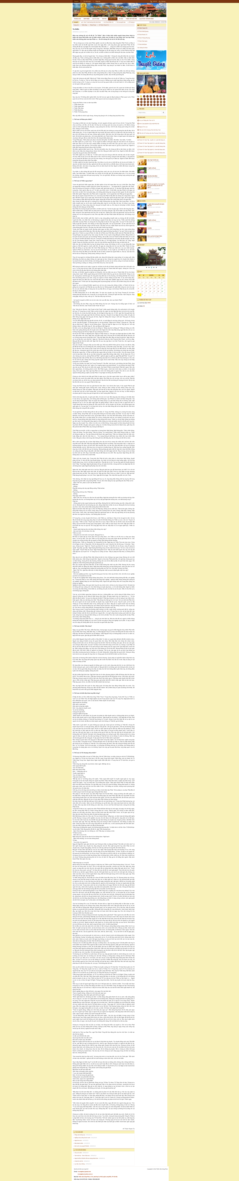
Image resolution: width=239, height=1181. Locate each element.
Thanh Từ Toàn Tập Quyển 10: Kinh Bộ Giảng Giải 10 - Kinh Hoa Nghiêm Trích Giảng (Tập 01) (163, 152)
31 (143, 295)
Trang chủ (77, 18)
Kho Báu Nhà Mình (152, 176)
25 (147, 292)
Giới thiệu (87, 18)
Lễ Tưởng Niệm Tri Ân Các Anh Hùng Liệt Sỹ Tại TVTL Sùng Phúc (126, 22)
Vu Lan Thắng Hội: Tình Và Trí (147, 120)
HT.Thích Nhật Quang (142, 31)
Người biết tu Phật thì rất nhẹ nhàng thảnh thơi (86, 1158)
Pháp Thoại (93, 25)
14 (159, 286)
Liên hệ (155, 1)
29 (163, 292)
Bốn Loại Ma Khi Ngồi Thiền (155, 236)
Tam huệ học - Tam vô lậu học (82, 1155)
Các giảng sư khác (142, 47)
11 (147, 286)
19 (151, 289)
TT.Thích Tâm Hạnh (142, 41)
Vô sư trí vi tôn (78, 1152)
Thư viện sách (87, 1)
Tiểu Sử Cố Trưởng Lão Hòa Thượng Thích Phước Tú (153, 133)
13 (155, 286)
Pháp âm (98, 1)
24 (143, 292)
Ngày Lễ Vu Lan (143, 127)
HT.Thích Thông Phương (143, 38)
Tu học (121, 18)
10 (143, 286)
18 (147, 289)
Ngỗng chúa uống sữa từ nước (82, 1137)
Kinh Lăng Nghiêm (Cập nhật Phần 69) (149, 123)
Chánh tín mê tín (79, 1161)
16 (139, 289)
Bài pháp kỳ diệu (79, 1143)
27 (155, 292)
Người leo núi (78, 1140)
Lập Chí (150, 192)
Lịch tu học (95, 18)
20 (155, 289)
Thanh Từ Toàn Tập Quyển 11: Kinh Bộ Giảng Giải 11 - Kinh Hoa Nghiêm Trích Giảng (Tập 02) (163, 149)
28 (159, 292)
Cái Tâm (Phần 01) (89, 22)
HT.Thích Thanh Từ (104, 25)
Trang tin (76, 1)
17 (143, 289)
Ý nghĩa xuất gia (152, 168)
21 (159, 289)
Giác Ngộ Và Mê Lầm (153, 160)
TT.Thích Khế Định (142, 44)
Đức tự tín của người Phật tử (82, 1146)
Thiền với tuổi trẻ (131, 18)
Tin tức (104, 18)
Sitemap (163, 1)
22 (163, 289)
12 (151, 286)
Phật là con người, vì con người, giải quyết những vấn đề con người (156, 185)
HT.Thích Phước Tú (142, 34)
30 (139, 295)
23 (139, 292)
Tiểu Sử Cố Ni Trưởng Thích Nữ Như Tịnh (150, 130)
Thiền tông (112, 18)
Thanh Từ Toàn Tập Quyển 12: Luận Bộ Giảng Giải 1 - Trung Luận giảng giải (158, 146)
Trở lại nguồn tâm (101, 22)
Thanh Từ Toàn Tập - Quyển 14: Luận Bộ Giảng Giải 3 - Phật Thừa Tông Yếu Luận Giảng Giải (163, 140)
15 (163, 286)
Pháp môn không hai (80, 1135)
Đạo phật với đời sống (147, 18)
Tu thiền (150, 228)
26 (151, 292)
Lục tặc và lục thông (80, 1164)
